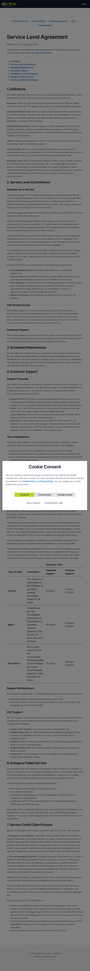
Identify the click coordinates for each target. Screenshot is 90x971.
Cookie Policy (28, 481)
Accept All (24, 495)
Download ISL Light (54, 503)
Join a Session (33, 503)
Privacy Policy (46, 481)
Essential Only (45, 495)
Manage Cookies (65, 495)
